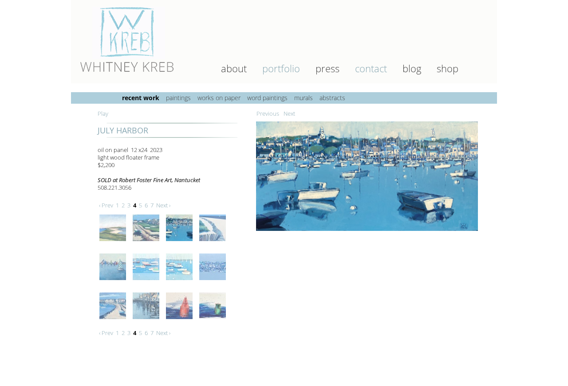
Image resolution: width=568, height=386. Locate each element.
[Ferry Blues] (213, 282)
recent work (140, 98)
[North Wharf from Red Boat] (147, 321)
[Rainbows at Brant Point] (114, 282)
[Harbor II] (180, 282)
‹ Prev (106, 205)
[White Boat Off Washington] (114, 321)
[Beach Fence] (213, 243)
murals (303, 98)
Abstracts (332, 98)
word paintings (267, 98)
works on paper (219, 98)
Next (289, 113)
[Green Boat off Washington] (147, 243)
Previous (267, 113)
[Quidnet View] (114, 243)
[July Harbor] (368, 233)
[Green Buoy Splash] (213, 321)
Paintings (178, 98)
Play (103, 113)
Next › (163, 205)
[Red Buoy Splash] (180, 321)
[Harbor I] (147, 282)
